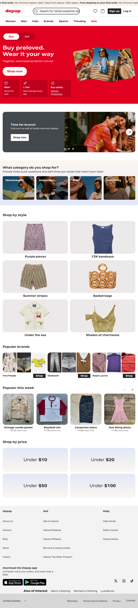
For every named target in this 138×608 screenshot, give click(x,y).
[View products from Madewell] (54, 362)
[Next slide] (129, 132)
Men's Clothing (60, 591)
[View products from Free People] (9, 362)
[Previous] (125, 390)
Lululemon (107, 591)
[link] (35, 460)
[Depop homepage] (13, 11)
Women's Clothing (85, 591)
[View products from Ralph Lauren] (99, 362)
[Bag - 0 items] (102, 11)
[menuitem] (10, 21)
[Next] (132, 390)
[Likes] (95, 11)
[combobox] (56, 11)
